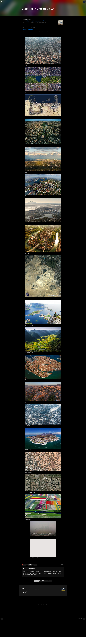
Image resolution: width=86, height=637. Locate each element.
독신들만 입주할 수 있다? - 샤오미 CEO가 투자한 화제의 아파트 (53, 571)
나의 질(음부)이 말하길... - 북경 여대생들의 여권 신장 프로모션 (32, 573)
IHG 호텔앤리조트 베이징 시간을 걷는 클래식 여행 (33, 21)
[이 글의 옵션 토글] (26, 565)
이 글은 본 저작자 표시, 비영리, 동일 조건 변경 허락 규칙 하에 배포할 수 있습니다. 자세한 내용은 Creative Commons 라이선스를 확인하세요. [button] (62, 565)
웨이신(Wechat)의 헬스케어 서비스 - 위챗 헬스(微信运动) (32, 571)
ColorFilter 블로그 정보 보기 (84, 1)
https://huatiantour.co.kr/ (27, 27)
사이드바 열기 (1, 1)
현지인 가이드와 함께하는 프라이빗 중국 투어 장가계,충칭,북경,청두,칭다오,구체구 (38, 31)
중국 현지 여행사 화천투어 (28, 29)
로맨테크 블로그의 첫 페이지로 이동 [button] (43, 1)
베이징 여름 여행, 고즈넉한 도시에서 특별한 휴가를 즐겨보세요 (34, 22)
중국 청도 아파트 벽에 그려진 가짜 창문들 (30, 574)
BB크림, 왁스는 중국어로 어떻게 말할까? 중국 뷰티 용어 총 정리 (53, 573)
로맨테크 (23, 588)
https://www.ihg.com (27, 19)
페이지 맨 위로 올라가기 (84, 618)
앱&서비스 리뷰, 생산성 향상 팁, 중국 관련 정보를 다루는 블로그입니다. (32, 589)
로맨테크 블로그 (1, 618)
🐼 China (29, 11)
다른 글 (49, 580)
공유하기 (43, 580)
